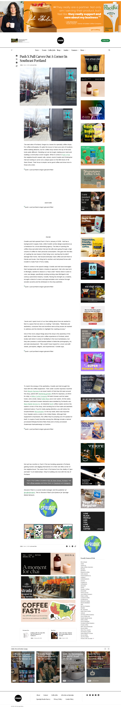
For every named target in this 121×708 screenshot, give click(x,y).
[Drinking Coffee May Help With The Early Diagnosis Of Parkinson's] (34, 634)
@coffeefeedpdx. (29, 492)
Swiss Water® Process (87, 633)
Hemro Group (84, 592)
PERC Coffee (84, 619)
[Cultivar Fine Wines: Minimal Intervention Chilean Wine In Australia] (62, 634)
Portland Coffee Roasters (87, 623)
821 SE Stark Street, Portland (58, 480)
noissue (83, 613)
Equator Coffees (85, 589)
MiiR (82, 604)
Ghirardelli (83, 591)
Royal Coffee (84, 628)
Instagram (67, 483)
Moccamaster (39, 411)
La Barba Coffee (85, 597)
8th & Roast (84, 562)
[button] (11, 50)
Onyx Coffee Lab (85, 616)
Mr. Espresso (84, 609)
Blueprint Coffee (85, 572)
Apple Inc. (83, 565)
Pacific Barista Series (86, 618)
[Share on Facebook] (16, 56)
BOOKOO (83, 570)
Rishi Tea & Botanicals (86, 626)
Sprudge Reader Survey (43, 699)
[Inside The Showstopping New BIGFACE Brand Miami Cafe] (73, 667)
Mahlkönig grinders (45, 394)
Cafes (21, 65)
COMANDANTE (85, 579)
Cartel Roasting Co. (86, 575)
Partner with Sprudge (86, 638)
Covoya (83, 580)
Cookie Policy (70, 699)
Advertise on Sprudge (67, 695)
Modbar (83, 607)
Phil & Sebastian (85, 621)
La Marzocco (84, 599)
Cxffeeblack (84, 584)
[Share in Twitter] (16, 59)
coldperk (83, 577)
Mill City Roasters (85, 606)
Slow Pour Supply (86, 630)
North (51, 404)
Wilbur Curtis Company (39, 396)
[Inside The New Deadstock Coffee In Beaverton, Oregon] (98, 667)
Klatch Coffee (84, 596)
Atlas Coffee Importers (87, 567)
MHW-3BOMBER (85, 602)
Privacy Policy (58, 699)
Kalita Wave (45, 399)
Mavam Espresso (33, 391)
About (38, 695)
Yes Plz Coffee (85, 636)
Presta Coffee (84, 624)
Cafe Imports (84, 574)
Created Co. (84, 582)
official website (35, 483)
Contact (45, 695)
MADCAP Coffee (85, 601)
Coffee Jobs (54, 695)
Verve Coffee (84, 635)
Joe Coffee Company (86, 594)
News (32, 638)
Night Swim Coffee (86, 611)
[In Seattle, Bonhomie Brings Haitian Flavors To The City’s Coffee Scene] (48, 667)
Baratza (83, 568)
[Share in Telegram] (16, 62)
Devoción (83, 585)
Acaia (82, 563)
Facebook (57, 483)
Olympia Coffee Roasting (87, 614)
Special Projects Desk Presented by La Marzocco (22, 40)
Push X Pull (66, 155)
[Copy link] (16, 66)
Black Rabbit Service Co (32, 404)
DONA (82, 587)
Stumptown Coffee (86, 631)
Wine (60, 638)
